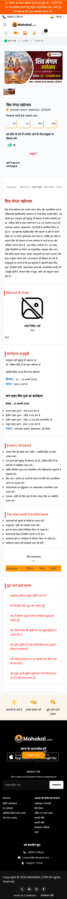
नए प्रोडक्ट (8, 808)
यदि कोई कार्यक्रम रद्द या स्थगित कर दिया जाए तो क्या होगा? (33, 661)
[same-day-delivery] (16, 33)
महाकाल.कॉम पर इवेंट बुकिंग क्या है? (28, 596)
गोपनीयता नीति (47, 895)
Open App (33, 755)
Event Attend (49, 187)
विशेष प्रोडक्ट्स (10, 803)
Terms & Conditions (24, 895)
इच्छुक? (33, 154)
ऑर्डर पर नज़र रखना (43, 813)
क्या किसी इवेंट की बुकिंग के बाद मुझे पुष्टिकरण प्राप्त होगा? (33, 632)
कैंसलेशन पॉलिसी (41, 827)
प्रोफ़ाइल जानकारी (42, 803)
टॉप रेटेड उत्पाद (10, 817)
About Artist (24, 187)
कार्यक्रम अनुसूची (37, 187)
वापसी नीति (39, 817)
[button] (19, 757)
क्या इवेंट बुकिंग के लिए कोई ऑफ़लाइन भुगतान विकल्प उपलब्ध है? (33, 647)
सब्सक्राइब (56, 784)
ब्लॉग (36, 832)
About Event (11, 187)
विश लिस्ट (38, 808)
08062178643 (15, 16)
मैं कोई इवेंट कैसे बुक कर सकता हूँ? (27, 606)
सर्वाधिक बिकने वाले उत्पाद (14, 813)
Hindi (58, 16)
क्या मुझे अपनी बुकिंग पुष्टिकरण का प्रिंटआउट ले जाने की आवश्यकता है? (33, 675)
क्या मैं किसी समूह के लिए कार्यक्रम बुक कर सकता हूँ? (32, 618)
